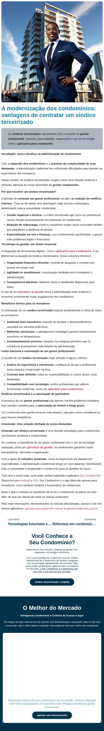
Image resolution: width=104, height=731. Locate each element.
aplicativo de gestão (31, 291)
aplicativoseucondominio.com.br (44, 508)
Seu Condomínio (90, 475)
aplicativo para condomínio (73, 251)
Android (25, 480)
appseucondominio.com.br (82, 508)
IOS (35, 480)
